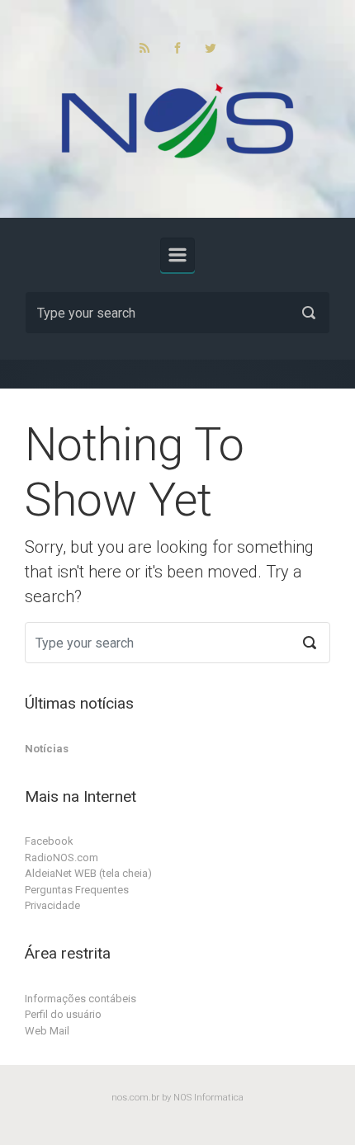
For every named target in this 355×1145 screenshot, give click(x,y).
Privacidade (52, 905)
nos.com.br (135, 1097)
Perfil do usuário (63, 1014)
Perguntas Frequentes (77, 889)
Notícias (47, 748)
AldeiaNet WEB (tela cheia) (88, 873)
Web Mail (47, 1031)
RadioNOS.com (61, 857)
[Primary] (177, 255)
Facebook (49, 841)
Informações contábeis (80, 998)
